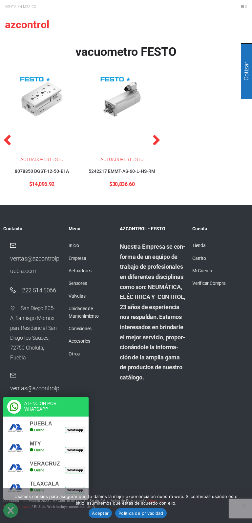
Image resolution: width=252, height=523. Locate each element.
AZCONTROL (27, 24)
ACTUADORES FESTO (41, 159)
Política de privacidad (140, 513)
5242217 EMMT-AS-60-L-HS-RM (122, 171)
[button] (7, 140)
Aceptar (100, 513)
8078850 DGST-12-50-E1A (42, 171)
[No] (244, 505)
